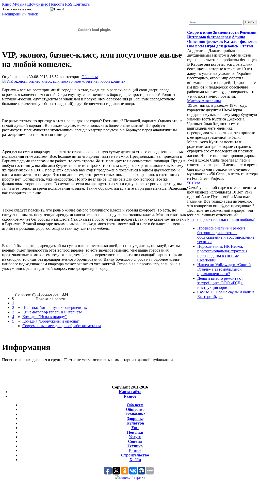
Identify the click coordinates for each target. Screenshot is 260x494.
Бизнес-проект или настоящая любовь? (221, 219)
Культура (135, 423)
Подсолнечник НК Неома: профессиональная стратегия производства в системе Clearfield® (222, 253)
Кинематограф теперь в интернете (52, 312)
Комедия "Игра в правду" (44, 316)
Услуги (135, 437)
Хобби (135, 459)
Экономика (135, 414)
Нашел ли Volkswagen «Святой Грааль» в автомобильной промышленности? (224, 269)
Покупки (135, 432)
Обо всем (90, 77)
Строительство (135, 455)
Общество (135, 409)
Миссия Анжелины (204, 101)
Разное (130, 396)
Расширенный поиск (20, 14)
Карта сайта (130, 392)
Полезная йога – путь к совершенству (55, 307)
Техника (135, 446)
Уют (135, 428)
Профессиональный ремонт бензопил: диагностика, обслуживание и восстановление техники (225, 235)
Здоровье (135, 418)
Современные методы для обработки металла (61, 326)
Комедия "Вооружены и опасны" (51, 321)
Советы (135, 441)
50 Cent (193, 183)
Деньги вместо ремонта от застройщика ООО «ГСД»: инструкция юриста (220, 283)
